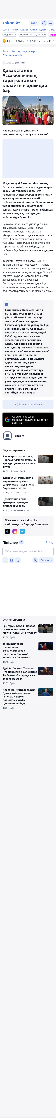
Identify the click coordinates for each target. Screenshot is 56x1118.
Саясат (6, 29)
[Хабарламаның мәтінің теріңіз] (28, 551)
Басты (5, 51)
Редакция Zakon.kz (12, 54)
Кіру (51, 542)
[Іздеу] (44, 23)
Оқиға (33, 29)
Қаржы (24, 29)
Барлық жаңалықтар (23, 51)
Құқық (42, 29)
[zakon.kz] (11, 22)
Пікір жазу (46, 560)
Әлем (15, 29)
